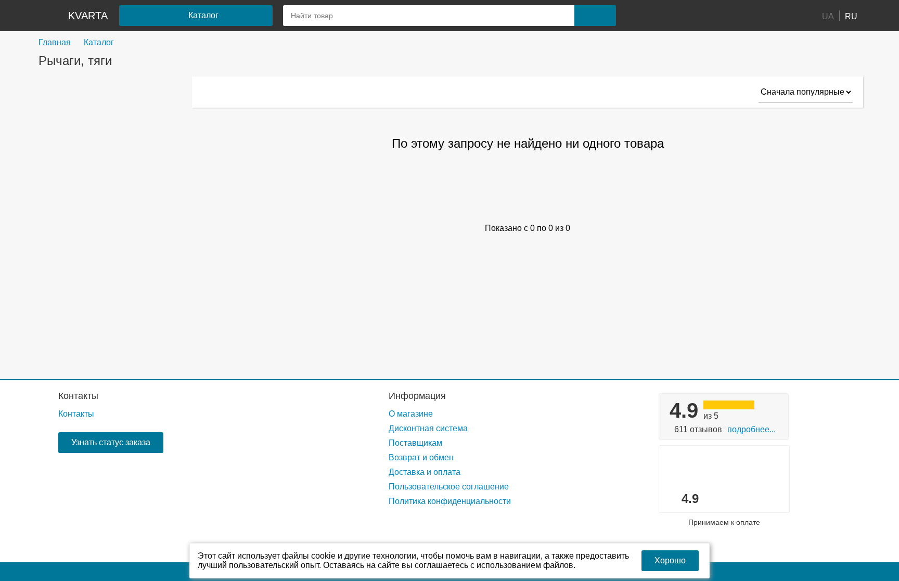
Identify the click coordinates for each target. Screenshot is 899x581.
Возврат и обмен (421, 457)
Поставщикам (415, 442)
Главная (54, 42)
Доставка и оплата (424, 472)
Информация (417, 396)
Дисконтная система (428, 428)
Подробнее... (751, 429)
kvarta (88, 15)
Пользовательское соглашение (449, 486)
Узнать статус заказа (110, 442)
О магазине (411, 413)
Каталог (99, 42)
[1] (649, 15)
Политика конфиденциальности (450, 501)
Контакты (78, 396)
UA (828, 16)
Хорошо (670, 560)
